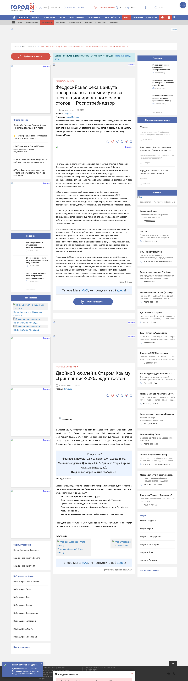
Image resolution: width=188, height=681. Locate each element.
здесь (121, 290)
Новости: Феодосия (29, 46)
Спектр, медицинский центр (153, 454)
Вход (45, 7)
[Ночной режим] (184, 5)
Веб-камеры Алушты (23, 629)
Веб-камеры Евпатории (24, 621)
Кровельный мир (148, 211)
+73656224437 (149, 343)
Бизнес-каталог (77, 17)
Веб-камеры (94, 17)
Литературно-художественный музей (158, 373)
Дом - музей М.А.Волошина (153, 333)
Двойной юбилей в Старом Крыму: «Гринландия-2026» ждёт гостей (30, 126)
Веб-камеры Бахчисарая (25, 637)
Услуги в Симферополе (151, 536)
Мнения (35, 17)
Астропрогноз (100, 22)
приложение (151, 17)
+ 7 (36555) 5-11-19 (150, 322)
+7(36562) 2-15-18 (150, 403)
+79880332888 (149, 221)
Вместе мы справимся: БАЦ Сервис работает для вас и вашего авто (30, 161)
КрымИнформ (72, 117)
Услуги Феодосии (148, 521)
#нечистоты (61, 81)
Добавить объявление (106, 7)
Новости (23, 17)
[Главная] (14, 17)
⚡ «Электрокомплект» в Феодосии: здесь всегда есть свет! (30, 137)
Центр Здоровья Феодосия (26, 550)
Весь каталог (145, 202)
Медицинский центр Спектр (26, 558)
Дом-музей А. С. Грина (151, 312)
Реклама (174, 29)
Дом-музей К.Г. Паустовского (154, 353)
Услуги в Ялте (146, 552)
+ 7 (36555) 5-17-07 (150, 363)
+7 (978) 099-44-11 (150, 302)
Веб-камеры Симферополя (26, 581)
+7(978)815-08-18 (150, 424)
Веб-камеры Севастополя (25, 613)
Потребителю (47, 22)
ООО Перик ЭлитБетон (151, 252)
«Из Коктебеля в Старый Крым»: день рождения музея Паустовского (28, 149)
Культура (68, 389)
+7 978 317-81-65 (150, 505)
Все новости (31, 290)
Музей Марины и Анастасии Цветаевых (159, 394)
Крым (20, 22)
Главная (16, 46)
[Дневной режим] (181, 5)
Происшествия (32, 22)
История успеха (75, 22)
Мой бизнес (60, 22)
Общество (68, 113)
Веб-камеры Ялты (21, 597)
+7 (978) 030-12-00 (150, 444)
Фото (126, 17)
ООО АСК (144, 231)
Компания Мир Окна (150, 434)
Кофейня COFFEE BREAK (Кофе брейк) (158, 292)
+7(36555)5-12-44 (150, 383)
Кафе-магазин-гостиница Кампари (157, 414)
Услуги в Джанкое (148, 560)
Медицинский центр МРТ (25, 566)
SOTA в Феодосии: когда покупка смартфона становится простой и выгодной (29, 173)
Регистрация (55, 7)
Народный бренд (112, 17)
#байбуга (70, 81)
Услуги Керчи (146, 528)
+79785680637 (149, 282)
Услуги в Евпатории (149, 544)
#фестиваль (61, 367)
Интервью (114, 22)
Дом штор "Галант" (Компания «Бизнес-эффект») (163, 495)
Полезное (30, 236)
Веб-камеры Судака (22, 605)
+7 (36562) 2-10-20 (150, 241)
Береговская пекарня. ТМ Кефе (155, 272)
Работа (62, 17)
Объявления (49, 17)
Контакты (138, 17)
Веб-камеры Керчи (22, 589)
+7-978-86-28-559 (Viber (152, 485)
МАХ (84, 290)
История (88, 22)
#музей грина (72, 367)
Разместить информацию (164, 202)
